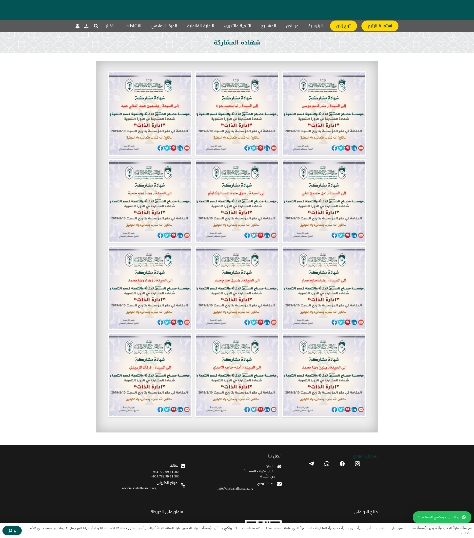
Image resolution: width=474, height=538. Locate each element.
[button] (96, 26)
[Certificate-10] (150, 113)
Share (334, 148)
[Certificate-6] (324, 288)
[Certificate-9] (324, 201)
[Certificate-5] (237, 288)
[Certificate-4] (150, 288)
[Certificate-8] (237, 201)
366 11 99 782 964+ (165, 476)
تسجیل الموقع (365, 456)
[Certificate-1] (150, 375)
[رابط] (86, 26)
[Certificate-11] (237, 113)
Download (113, 147)
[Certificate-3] (324, 375)
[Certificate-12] (324, 113)
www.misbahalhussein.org (139, 488)
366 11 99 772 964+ (165, 472)
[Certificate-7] (150, 201)
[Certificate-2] (237, 375)
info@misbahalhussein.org (235, 488)
